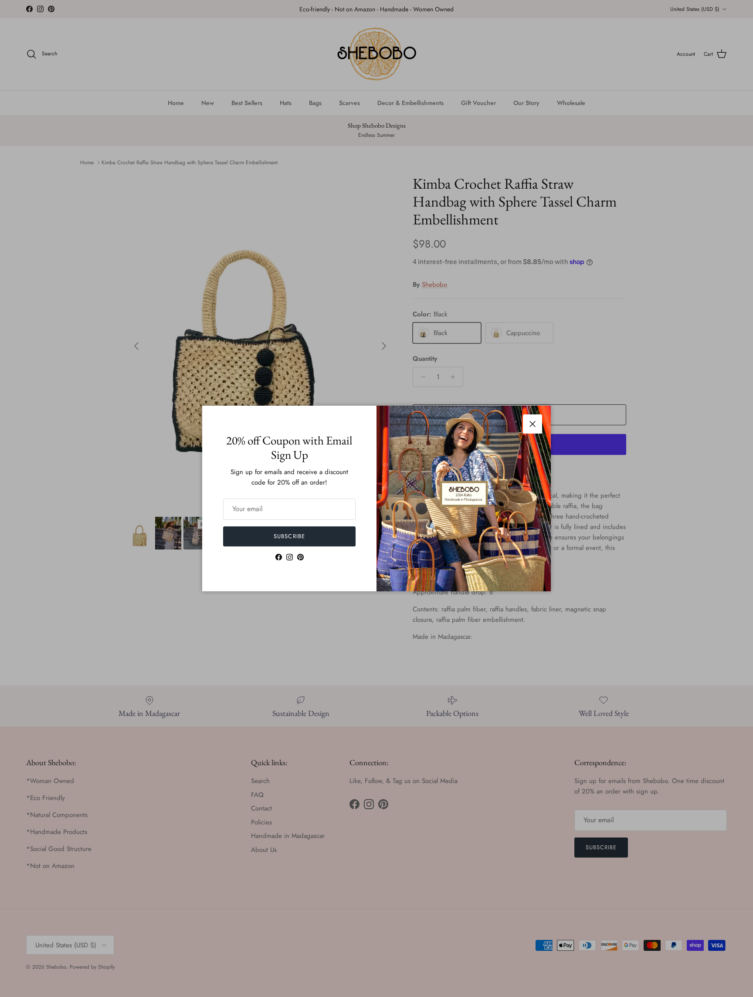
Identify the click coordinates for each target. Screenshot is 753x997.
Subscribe (289, 536)
